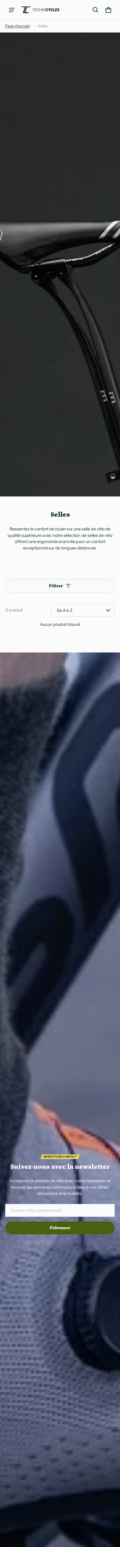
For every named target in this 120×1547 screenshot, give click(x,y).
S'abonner (60, 1227)
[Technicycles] (40, 9)
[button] (95, 10)
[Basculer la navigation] (11, 10)
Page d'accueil (17, 26)
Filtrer (56, 585)
